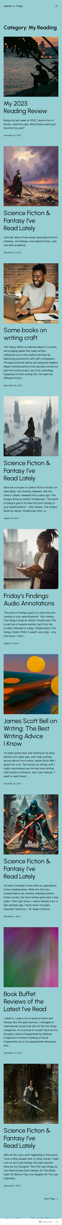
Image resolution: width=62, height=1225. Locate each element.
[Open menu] (56, 6)
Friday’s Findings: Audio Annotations (29, 599)
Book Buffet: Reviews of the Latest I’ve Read (25, 1001)
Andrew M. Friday (13, 6)
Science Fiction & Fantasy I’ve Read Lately (27, 220)
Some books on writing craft (25, 333)
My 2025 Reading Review (25, 107)
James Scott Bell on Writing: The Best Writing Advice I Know (30, 732)
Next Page (51, 1198)
